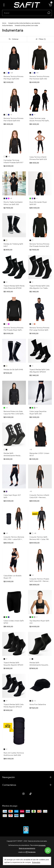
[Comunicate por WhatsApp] (48, 850)
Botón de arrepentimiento (27, 848)
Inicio (4, 23)
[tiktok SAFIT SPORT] (30, 794)
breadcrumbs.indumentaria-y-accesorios (24, 23)
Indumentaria (7, 25)
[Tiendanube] (27, 852)
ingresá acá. (42, 845)
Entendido (36, 862)
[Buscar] (48, 13)
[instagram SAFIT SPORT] (23, 794)
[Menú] (4, 5)
